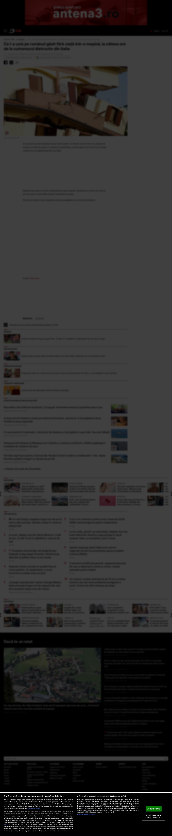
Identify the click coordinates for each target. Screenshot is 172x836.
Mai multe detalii (34, 808)
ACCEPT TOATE (153, 809)
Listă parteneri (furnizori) (86, 814)
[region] (86, 814)
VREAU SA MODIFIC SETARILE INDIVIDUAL (153, 817)
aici (5, 824)
